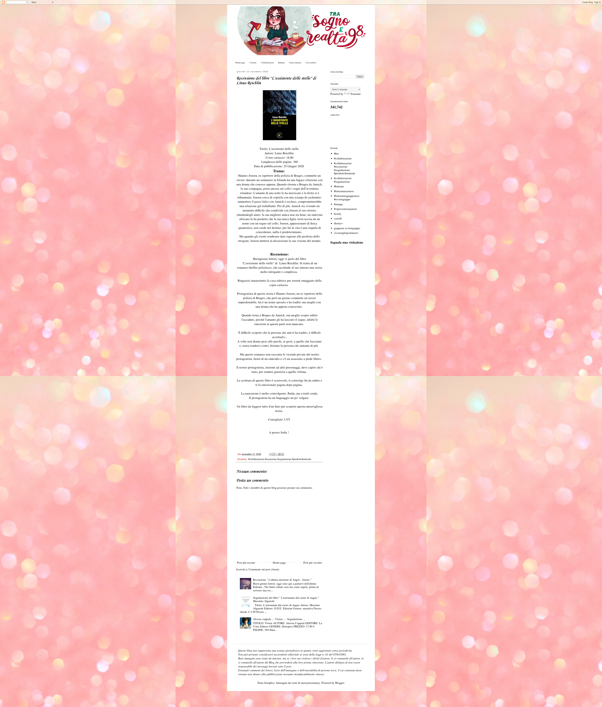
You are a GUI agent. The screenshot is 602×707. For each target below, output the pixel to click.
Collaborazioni (267, 62)
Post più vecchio (312, 562)
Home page (240, 62)
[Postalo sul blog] (273, 454)
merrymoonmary (310, 683)
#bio (336, 153)
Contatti (252, 62)
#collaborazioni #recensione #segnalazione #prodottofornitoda (279, 459)
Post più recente (246, 562)
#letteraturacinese (344, 191)
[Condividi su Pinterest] (282, 454)
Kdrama (281, 62)
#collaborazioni (342, 158)
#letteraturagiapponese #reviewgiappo (346, 197)
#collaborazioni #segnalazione (342, 179)
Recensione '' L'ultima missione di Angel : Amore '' (282, 579)
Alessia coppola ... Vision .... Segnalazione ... (279, 619)
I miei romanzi (295, 62)
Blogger (339, 683)
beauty (337, 214)
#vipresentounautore (345, 209)
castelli (338, 218)
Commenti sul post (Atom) (264, 569)
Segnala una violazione (346, 242)
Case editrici (311, 62)
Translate (355, 94)
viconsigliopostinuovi (346, 233)
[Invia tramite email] (270, 454)
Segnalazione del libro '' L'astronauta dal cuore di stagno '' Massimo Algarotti (286, 599)
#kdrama (339, 186)
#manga (338, 204)
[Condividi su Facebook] (279, 454)
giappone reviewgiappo (347, 228)
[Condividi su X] (276, 454)
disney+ (338, 223)
